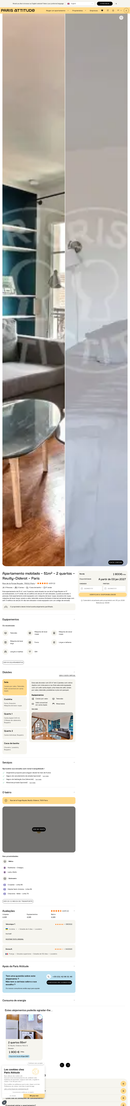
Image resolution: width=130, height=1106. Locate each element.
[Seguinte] (124, 290)
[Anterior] (6, 290)
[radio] (56, 924)
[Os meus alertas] (107, 10)
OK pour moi (34, 1096)
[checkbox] (121, 18)
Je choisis (13, 1096)
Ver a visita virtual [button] (67, 675)
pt (118, 10)
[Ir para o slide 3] (54, 736)
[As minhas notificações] (113, 10)
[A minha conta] (126, 10)
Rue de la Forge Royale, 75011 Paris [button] (18, 583)
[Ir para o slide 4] (57, 736)
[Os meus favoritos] (102, 10)
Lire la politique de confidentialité (16, 1089)
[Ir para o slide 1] (47, 736)
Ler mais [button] (46, 776)
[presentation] (57, 10)
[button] (4, 1102)
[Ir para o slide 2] (50, 736)
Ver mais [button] (35, 709)
